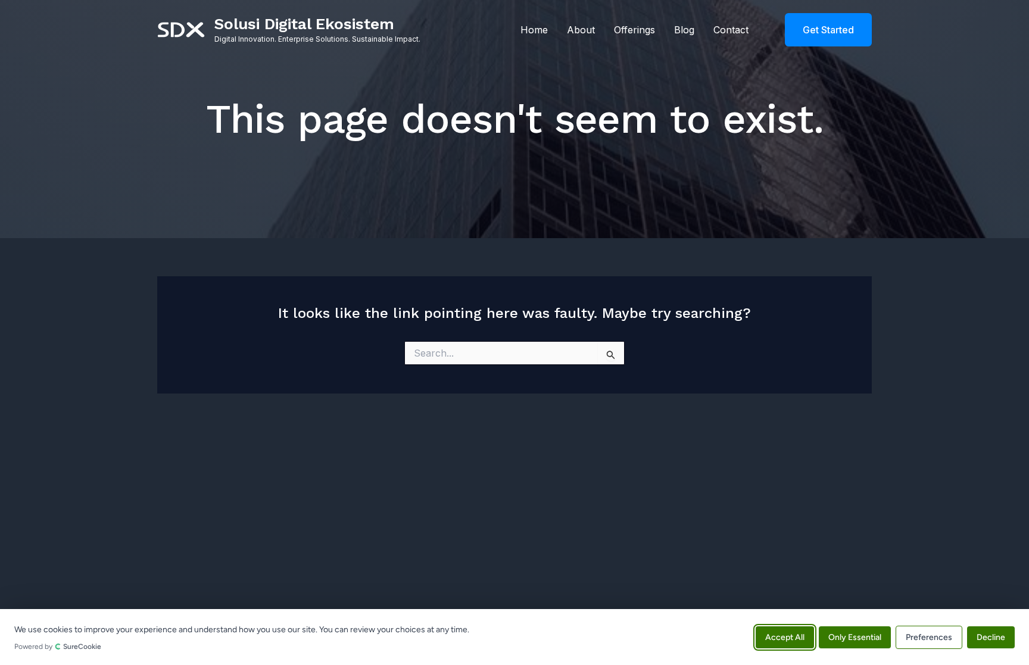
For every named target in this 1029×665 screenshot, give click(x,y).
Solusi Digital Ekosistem (304, 24)
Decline (991, 637)
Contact (731, 30)
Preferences (929, 637)
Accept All (785, 637)
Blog (684, 30)
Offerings (634, 30)
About (581, 30)
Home (534, 30)
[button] (821, 29)
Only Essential (854, 637)
